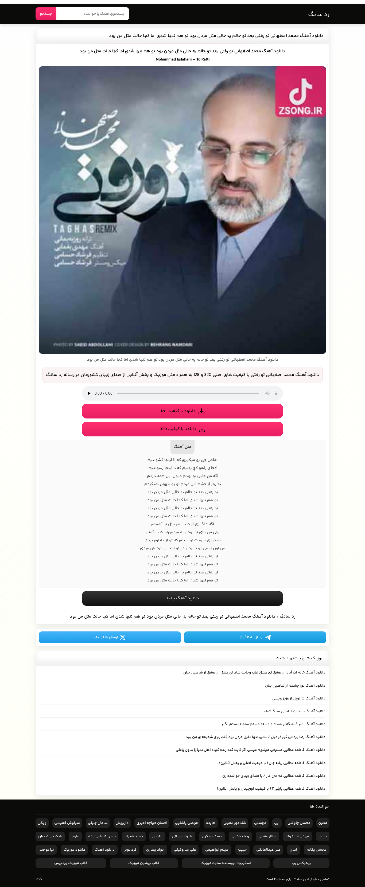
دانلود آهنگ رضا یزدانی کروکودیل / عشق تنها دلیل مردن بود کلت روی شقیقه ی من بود (255, 737)
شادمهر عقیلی (234, 823)
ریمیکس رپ (301, 863)
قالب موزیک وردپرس (70, 863)
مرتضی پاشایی (186, 823)
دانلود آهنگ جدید (182, 598)
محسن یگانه (317, 850)
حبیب (242, 850)
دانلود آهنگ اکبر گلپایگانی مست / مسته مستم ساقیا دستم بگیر (273, 724)
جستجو (46, 14)
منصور (157, 836)
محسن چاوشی (299, 823)
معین (322, 823)
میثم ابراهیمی (216, 850)
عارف (75, 836)
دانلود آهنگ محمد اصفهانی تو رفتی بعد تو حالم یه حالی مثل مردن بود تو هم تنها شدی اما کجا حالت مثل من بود (216, 35)
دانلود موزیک (74, 850)
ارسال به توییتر (106, 637)
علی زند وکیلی (185, 850)
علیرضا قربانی (182, 836)
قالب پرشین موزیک (143, 863)
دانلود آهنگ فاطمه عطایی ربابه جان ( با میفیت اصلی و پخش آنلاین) (272, 763)
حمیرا (323, 836)
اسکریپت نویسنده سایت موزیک (225, 863)
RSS (39, 879)
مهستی (260, 823)
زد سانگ (318, 14)
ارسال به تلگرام (251, 637)
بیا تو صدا (46, 850)
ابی (276, 823)
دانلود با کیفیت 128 (178, 411)
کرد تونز (130, 850)
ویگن (42, 823)
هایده (211, 823)
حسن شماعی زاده (102, 836)
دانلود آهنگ (105, 850)
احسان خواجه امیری (152, 823)
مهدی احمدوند (297, 836)
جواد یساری (155, 850)
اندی (293, 850)
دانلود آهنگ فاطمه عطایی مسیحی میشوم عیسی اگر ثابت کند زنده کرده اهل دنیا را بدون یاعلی (250, 750)
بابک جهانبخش (50, 836)
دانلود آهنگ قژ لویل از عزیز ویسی (298, 699)
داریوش (122, 823)
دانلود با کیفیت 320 (178, 429)
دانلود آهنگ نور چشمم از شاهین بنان (295, 686)
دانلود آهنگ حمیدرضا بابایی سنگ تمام (294, 711)
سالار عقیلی (267, 836)
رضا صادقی (240, 836)
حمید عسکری (212, 836)
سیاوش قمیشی (67, 823)
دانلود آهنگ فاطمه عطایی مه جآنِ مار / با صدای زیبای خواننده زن (273, 776)
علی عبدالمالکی (268, 850)
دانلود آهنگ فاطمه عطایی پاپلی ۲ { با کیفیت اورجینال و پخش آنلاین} (271, 789)
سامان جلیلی (98, 823)
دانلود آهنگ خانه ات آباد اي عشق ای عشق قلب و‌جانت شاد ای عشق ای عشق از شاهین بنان (254, 673)
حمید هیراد (134, 836)
